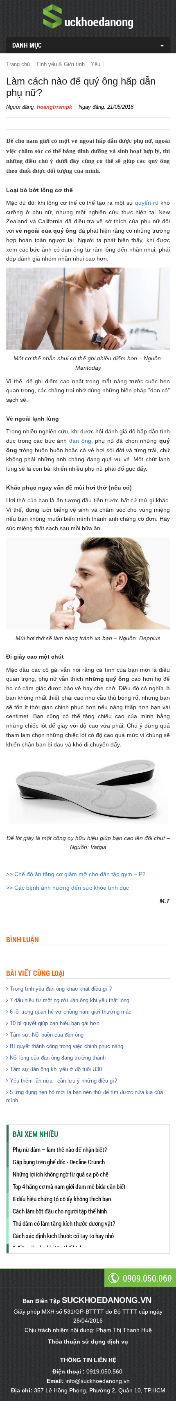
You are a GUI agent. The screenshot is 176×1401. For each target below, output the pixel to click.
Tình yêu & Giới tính (60, 64)
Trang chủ (18, 64)
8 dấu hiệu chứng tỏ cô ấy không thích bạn (62, 1199)
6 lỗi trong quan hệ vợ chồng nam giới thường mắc (69, 1012)
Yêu (95, 64)
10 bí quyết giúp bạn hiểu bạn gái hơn (53, 1023)
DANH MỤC (27, 45)
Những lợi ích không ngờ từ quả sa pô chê (60, 1174)
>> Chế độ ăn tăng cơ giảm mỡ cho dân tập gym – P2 (76, 874)
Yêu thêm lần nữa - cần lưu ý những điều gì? (62, 1081)
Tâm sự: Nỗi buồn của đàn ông (45, 1035)
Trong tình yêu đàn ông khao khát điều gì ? (60, 989)
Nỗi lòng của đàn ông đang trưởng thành (57, 1058)
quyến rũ (146, 202)
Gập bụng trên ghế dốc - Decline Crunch (59, 1162)
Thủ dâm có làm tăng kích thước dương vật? (64, 1223)
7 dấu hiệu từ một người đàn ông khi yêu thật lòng (68, 1000)
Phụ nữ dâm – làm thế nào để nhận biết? (60, 1149)
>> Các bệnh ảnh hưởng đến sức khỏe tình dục (67, 887)
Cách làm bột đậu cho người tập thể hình (60, 1211)
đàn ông (80, 440)
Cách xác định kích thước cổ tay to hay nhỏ (63, 1236)
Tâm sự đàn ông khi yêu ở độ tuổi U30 (55, 1069)
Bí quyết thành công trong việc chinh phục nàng (65, 1046)
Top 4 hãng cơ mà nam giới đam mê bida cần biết (69, 1186)
